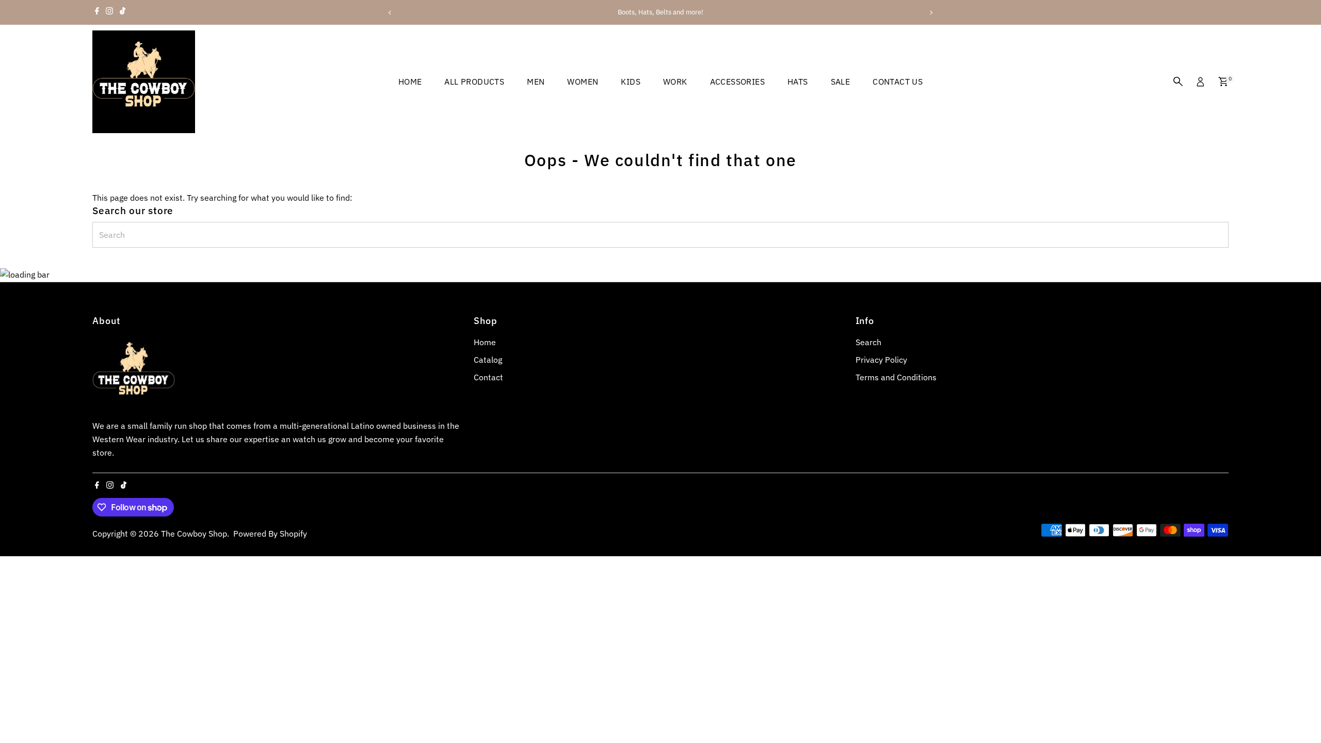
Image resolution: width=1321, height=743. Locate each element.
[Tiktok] (122, 12)
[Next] (930, 12)
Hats (797, 81)
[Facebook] (97, 12)
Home (410, 81)
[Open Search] (1178, 81)
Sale (840, 81)
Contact (488, 377)
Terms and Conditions (896, 377)
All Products (474, 81)
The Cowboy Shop (194, 533)
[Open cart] (1223, 81)
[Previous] (390, 12)
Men (535, 81)
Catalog (488, 359)
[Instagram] (109, 12)
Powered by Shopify (270, 533)
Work (675, 81)
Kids (630, 81)
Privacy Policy (881, 359)
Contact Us (898, 81)
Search (868, 342)
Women (582, 81)
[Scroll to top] (1300, 714)
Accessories (737, 81)
